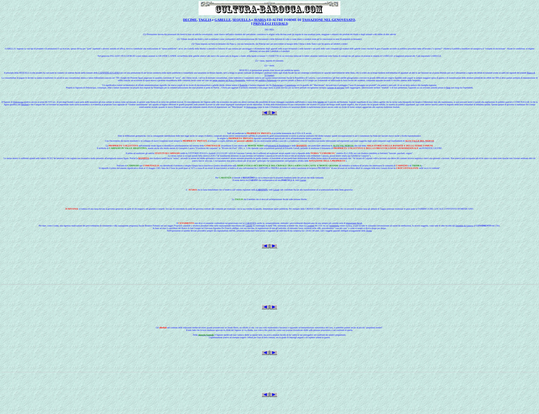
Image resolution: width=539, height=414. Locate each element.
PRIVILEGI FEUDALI (270, 23)
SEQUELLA (241, 20)
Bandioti (25, 104)
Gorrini (303, 180)
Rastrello (244, 85)
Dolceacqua (277, 85)
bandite (321, 102)
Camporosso (290, 85)
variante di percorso (335, 87)
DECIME (190, 20)
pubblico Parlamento (267, 80)
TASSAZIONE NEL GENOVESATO (328, 20)
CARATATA (250, 223)
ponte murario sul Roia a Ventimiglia (229, 80)
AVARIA (260, 20)
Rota (448, 87)
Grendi (276, 190)
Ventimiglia (334, 225)
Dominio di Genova (464, 225)
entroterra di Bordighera (278, 145)
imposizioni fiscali (354, 223)
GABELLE (222, 20)
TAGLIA (204, 20)
